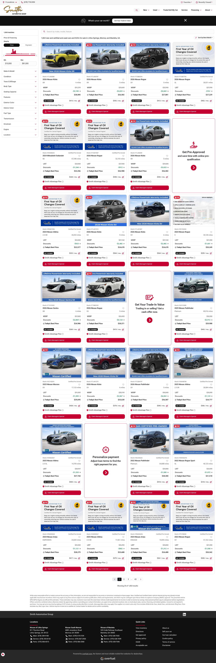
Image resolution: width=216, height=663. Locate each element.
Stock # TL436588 (48, 76)
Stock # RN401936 (49, 229)
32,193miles (120, 159)
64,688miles (164, 464)
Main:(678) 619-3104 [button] (76, 636)
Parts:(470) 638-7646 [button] (112, 642)
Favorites (187, 2)
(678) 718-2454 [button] (29, 2)
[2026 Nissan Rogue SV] (150, 58)
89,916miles (208, 311)
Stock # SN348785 (180, 381)
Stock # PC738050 (180, 534)
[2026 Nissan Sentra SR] (62, 286)
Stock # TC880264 (136, 76)
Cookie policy (167, 638)
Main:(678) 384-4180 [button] (41, 636)
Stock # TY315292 (48, 305)
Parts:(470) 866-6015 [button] (41, 642)
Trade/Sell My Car (170, 10)
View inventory (141, 628)
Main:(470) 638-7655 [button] (111, 636)
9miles (122, 235)
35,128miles (208, 235)
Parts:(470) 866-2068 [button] (76, 642)
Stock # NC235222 (136, 458)
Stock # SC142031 (48, 381)
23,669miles (76, 540)
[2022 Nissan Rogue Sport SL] (194, 439)
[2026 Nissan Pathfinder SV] (150, 363)
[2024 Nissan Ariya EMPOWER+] (62, 515)
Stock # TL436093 (136, 153)
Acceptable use (141, 645)
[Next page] (140, 579)
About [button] (207, 10)
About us (165, 628)
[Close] (185, 20)
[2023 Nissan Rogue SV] (194, 515)
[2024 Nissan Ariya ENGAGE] (150, 515)
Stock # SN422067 (49, 458)
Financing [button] (195, 10)
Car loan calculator (169, 635)
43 (135, 579)
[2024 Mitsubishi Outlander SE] (62, 134)
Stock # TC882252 (92, 305)
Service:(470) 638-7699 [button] (112, 639)
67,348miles (76, 159)
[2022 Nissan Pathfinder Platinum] (150, 439)
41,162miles (208, 540)
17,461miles (120, 540)
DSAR (138, 642)
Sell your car (167, 632)
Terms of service (168, 642)
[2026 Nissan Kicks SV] (106, 210)
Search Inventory (137, 10)
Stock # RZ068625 (48, 153)
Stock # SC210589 (180, 305)
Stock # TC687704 (180, 76)
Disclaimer (166, 645)
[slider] (3, 55)
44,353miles (76, 235)
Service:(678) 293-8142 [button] (42, 639)
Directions (140, 632)
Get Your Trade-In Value (122, 21)
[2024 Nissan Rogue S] (194, 210)
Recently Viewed (205, 2)
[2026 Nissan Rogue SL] (194, 58)
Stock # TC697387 (92, 153)
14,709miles (76, 464)
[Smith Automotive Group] (15, 10)
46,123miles (208, 464)
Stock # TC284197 (136, 381)
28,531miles (208, 83)
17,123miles (76, 387)
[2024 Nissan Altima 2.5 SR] (62, 210)
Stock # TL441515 (92, 229)
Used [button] (155, 10)
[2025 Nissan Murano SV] (62, 363)
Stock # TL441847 (136, 229)
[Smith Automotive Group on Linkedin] (183, 614)
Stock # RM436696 (136, 534)
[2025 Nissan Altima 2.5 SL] (62, 439)
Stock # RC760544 (180, 229)
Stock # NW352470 (180, 458)
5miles (122, 83)
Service (184, 10)
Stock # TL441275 (92, 381)
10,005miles (164, 540)
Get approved (141, 635)
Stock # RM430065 (49, 534)
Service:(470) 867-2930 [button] (77, 639)
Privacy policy (141, 638)
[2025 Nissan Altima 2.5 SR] (194, 363)
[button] (10, 2)
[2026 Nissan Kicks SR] (62, 58)
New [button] (145, 10)
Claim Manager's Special (55, 111)
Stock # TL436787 (92, 76)
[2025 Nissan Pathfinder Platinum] (194, 286)
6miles (78, 83)
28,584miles (208, 387)
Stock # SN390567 (93, 534)
